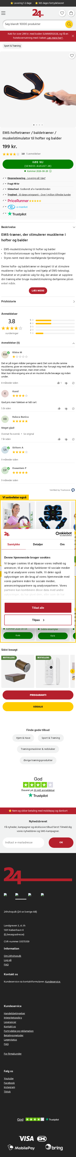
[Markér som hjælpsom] (59, 408)
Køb (18, 635)
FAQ (6, 965)
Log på (7, 960)
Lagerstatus (10, 1040)
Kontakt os (10, 1027)
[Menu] (3, 13)
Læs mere (38, 291)
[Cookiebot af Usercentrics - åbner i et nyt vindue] (55, 534)
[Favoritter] (62, 13)
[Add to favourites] (72, 56)
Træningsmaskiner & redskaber (38, 749)
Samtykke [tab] (13, 544)
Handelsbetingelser (14, 1013)
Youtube (8, 1079)
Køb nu (38, 164)
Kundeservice (52, 982)
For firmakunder (13, 1054)
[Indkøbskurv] (71, 13)
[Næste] (72, 671)
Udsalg (38, 707)
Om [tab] (62, 544)
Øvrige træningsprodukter (38, 760)
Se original (28, 434)
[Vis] (74, 301)
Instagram (9, 1087)
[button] (38, 343)
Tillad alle (38, 607)
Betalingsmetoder (13, 1035)
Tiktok (7, 1092)
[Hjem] (38, 13)
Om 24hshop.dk (12, 956)
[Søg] (69, 24)
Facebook (9, 1083)
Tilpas (36, 619)
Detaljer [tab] (38, 544)
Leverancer (10, 1022)
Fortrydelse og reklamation (19, 1031)
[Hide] (74, 227)
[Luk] (73, 36)
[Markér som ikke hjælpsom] (66, 383)
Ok (61, 842)
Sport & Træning (12, 46)
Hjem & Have (23, 738)
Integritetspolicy (13, 1018)
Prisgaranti (38, 695)
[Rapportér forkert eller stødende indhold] (73, 383)
